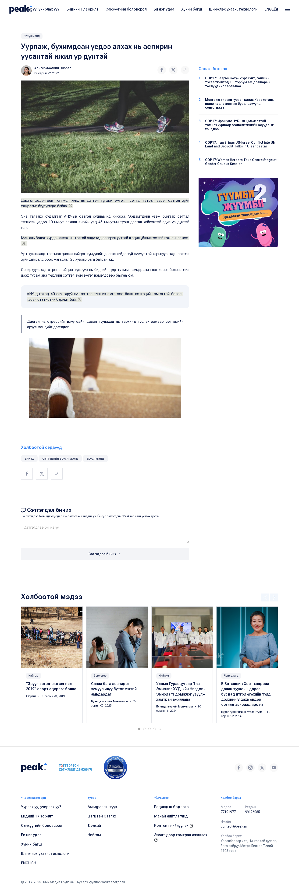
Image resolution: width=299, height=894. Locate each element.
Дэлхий (94, 825)
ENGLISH (272, 9)
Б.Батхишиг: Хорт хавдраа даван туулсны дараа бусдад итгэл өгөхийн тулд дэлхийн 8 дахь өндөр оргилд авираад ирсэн (246, 694)
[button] (287, 9)
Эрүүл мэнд (32, 36)
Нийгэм (33, 675)
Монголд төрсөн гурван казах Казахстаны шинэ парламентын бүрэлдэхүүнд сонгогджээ (239, 104)
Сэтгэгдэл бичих (103, 554)
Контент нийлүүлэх (171, 825)
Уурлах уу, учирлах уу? (39, 9)
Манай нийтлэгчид (171, 816)
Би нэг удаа (164, 9)
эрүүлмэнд (95, 458)
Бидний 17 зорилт (83, 9)
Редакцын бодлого (171, 807)
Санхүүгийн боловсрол (126, 9)
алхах (29, 458)
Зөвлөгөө (100, 675)
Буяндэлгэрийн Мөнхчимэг (110, 701)
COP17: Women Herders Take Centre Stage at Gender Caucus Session (241, 162)
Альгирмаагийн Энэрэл (52, 68)
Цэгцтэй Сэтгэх (102, 816)
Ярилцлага (231, 675)
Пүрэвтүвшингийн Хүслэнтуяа (242, 711)
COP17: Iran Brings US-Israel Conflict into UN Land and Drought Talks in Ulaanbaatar (240, 144)
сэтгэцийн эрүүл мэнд (60, 458)
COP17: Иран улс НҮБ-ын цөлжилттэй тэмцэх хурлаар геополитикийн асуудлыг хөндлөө (239, 125)
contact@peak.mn (235, 826)
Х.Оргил (31, 696)
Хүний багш (191, 9)
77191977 (228, 812)
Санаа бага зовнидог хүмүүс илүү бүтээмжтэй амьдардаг (114, 688)
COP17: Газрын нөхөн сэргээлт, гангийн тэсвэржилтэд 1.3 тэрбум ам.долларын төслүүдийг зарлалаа (237, 82)
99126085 (252, 812)
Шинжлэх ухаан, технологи (233, 9)
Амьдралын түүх (102, 807)
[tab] (139, 729)
